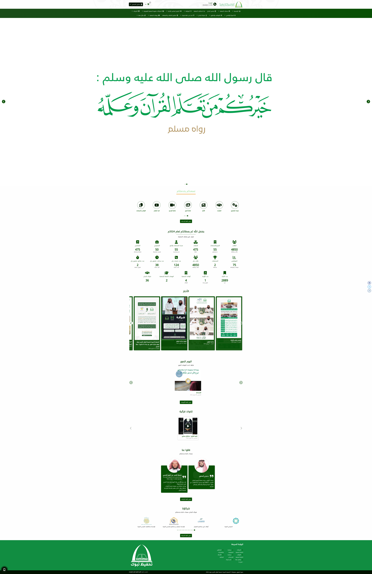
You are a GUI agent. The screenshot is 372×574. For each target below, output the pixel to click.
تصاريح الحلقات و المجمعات (169, 15)
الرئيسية (236, 11)
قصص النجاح (210, 11)
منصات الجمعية (224, 11)
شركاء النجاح (201, 15)
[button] (3, 101)
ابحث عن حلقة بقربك (187, 15)
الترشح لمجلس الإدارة (173, 11)
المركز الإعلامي (230, 15)
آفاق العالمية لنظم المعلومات (135, 572)
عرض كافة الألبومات (186, 402)
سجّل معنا (141, 15)
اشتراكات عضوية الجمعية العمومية (153, 11)
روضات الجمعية (154, 15)
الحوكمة (188, 11)
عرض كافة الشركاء (186, 535)
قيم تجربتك (228, 560)
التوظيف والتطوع (215, 15)
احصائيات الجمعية (198, 11)
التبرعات (135, 11)
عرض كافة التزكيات (186, 499)
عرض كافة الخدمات (186, 221)
